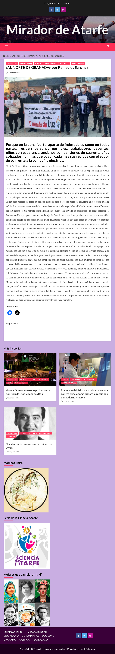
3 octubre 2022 (14, 73)
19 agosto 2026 (13, 451)
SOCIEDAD (64, 63)
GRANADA (43, 379)
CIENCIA (65, 379)
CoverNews (73, 649)
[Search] (108, 46)
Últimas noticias (78, 63)
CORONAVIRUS (30, 635)
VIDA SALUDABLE (69, 383)
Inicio (66, 3)
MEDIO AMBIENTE (14, 632)
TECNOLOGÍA (40, 639)
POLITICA (39, 63)
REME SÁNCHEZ (51, 63)
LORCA (10, 383)
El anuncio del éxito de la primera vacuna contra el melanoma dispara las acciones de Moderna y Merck (84, 394)
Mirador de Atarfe (57, 29)
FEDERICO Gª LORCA (28, 379)
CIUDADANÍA (12, 63)
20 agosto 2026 (13, 398)
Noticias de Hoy (26, 63)
